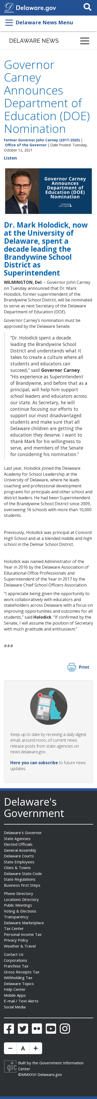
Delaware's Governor (23, 832)
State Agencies (17, 838)
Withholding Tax (18, 977)
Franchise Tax (16, 965)
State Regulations (19, 879)
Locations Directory (21, 899)
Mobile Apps (15, 995)
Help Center (15, 989)
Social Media (15, 1006)
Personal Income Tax (23, 934)
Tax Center (14, 928)
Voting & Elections (20, 911)
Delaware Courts (19, 855)
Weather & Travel (20, 946)
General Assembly (20, 850)
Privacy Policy (16, 940)
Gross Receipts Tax (21, 971)
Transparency (16, 916)
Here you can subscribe (34, 762)
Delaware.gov (50, 1074)
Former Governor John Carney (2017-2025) (42, 140)
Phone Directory (18, 893)
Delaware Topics (19, 983)
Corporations (15, 960)
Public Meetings (18, 905)
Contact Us (14, 954)
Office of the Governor (26, 144)
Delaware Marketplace (24, 922)
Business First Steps (22, 885)
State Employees (19, 861)
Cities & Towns (17, 867)
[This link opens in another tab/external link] (9, 7)
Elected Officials (18, 844)
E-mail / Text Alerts (21, 1000)
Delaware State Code (23, 873)
